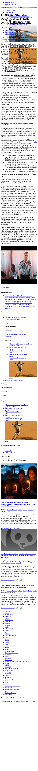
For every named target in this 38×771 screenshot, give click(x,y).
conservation (8, 687)
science (7, 613)
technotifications (12, 37)
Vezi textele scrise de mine (18, 334)
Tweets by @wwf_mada (12, 319)
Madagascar (8, 694)
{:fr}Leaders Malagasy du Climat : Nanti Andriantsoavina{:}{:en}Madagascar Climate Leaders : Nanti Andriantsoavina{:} (19, 504)
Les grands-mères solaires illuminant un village (19, 296)
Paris (6, 630)
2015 (6, 680)
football (7, 618)
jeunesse (7, 625)
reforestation (8, 674)
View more (8, 336)
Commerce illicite (23, 37)
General (19, 39)
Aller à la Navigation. (11, 2)
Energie (31, 37)
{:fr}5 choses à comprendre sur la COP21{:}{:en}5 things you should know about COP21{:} (17, 586)
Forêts (27, 24)
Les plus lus (8, 451)
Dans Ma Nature (10, 10)
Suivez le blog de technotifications (15, 317)
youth (6, 656)
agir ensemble (9, 670)
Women (7, 647)
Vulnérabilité (9, 614)
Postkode (7, 621)
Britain (7, 641)
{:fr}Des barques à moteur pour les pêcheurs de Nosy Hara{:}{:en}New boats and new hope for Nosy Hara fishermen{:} (18, 555)
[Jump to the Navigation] (6, 7)
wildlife (7, 665)
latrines (7, 646)
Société (14, 39)
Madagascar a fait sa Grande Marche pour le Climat (20, 299)
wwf (6, 691)
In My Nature (9, 12)
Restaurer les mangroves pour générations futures (20, 297)
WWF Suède (9, 620)
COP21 (7, 684)
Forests (7, 675)
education (8, 658)
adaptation (8, 677)
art (5, 632)
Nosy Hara (8, 616)
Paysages (8, 39)
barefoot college (10, 651)
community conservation (12, 686)
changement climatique (12, 689)
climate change (9, 679)
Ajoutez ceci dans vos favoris (14, 380)
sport (6, 627)
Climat (20, 510)
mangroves (8, 667)
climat (6, 682)
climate (7, 663)
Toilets (7, 642)
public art (7, 634)
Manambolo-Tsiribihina (12, 668)
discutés (10, 452)
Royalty (7, 639)
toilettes (7, 644)
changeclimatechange (11, 653)
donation (7, 623)
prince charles (9, 628)
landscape (8, 654)
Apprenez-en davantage (8, 528)
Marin (8, 563)
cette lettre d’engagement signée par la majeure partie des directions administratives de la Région (19, 143)
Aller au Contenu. (10, 4)
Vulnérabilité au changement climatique (17, 661)
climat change (9, 660)
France (7, 637)
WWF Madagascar (10, 693)
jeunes (7, 649)
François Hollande (10, 635)
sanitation (8, 611)
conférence (8, 672)
